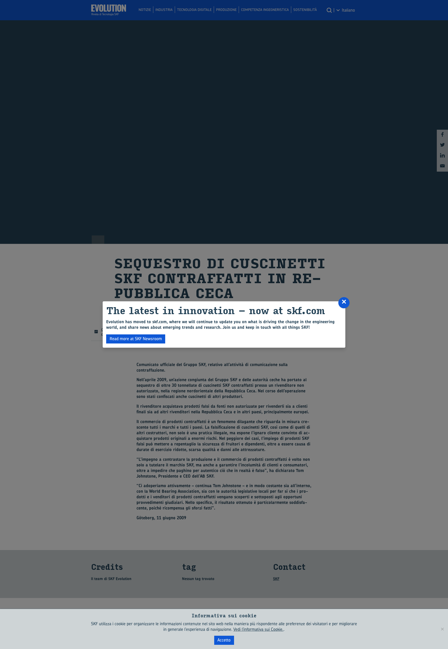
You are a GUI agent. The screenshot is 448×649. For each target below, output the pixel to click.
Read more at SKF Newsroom (136, 339)
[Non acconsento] (442, 629)
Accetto (224, 640)
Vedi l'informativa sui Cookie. (258, 629)
